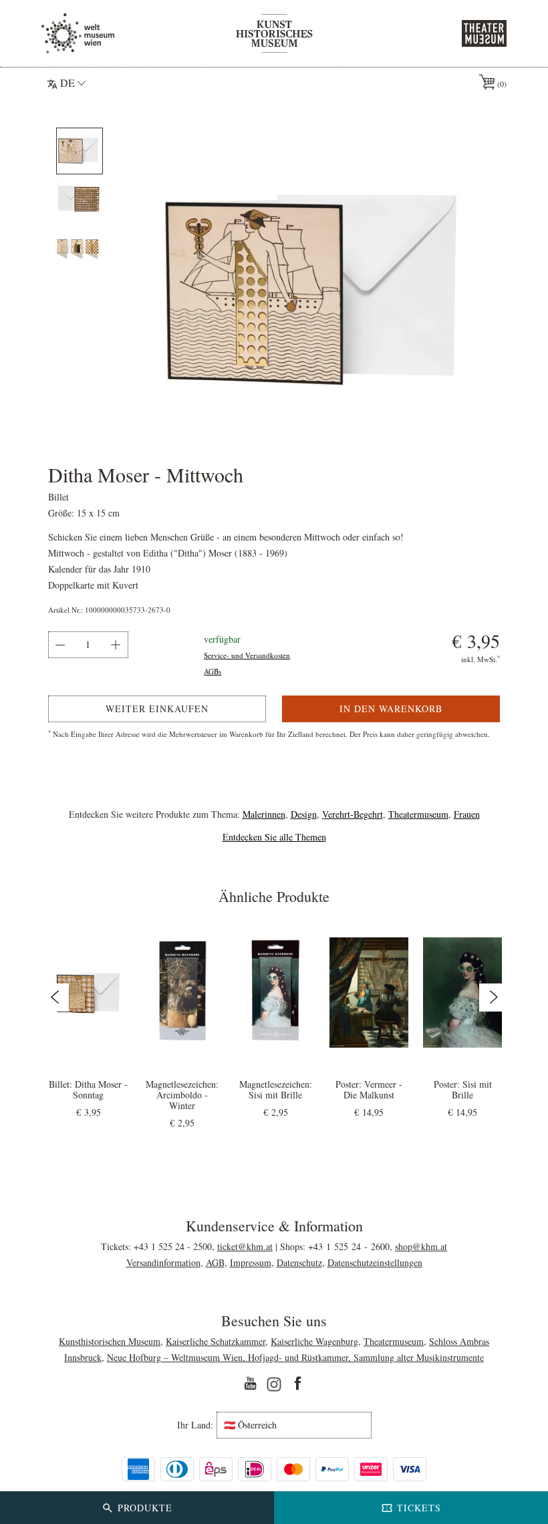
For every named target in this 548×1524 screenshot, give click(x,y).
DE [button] (67, 82)
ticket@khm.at (245, 1246)
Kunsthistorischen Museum (109, 1341)
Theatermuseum (418, 814)
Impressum (250, 1262)
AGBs (212, 671)
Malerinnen (264, 814)
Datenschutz (299, 1262)
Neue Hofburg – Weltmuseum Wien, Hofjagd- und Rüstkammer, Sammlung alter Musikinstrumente (295, 1357)
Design (304, 814)
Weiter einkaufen (157, 708)
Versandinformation (163, 1262)
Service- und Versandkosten (247, 655)
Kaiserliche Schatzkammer (215, 1341)
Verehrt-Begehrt (352, 814)
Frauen (467, 814)
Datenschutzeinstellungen (374, 1262)
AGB (215, 1262)
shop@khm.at (421, 1246)
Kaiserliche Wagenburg (314, 1341)
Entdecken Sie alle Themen (274, 836)
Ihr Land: (195, 1425)
